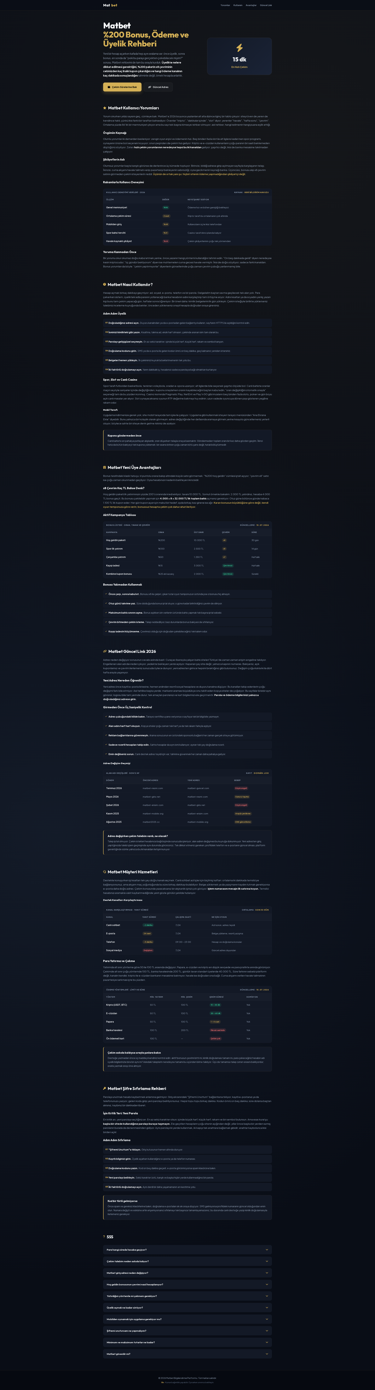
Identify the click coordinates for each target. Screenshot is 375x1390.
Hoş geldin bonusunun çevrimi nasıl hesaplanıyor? (135, 1284)
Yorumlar (225, 5)
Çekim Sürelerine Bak (124, 87)
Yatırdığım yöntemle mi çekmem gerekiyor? (132, 1296)
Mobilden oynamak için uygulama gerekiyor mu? (134, 1319)
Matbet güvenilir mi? (118, 1353)
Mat (110, 5)
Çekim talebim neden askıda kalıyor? (128, 1261)
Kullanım (237, 5)
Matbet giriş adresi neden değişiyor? (127, 1272)
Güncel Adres (160, 87)
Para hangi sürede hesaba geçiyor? (127, 1249)
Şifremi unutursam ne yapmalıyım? (126, 1330)
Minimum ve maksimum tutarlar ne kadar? (131, 1342)
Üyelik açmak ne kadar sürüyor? (125, 1307)
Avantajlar (251, 5)
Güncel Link (266, 5)
